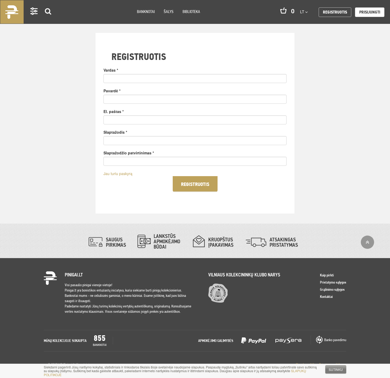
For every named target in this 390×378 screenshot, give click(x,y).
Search (48, 19)
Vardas (110, 70)
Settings (34, 18)
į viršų (367, 242)
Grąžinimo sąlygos (332, 289)
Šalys (169, 11)
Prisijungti (369, 12)
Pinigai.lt (12, 12)
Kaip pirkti (327, 275)
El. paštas (113, 111)
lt (302, 11)
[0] (283, 10)
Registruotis (335, 12)
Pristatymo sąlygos (333, 282)
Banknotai (146, 11)
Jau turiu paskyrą (117, 173)
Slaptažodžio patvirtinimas (128, 152)
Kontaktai (326, 296)
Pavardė (111, 90)
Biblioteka (191, 11)
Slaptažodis (115, 132)
